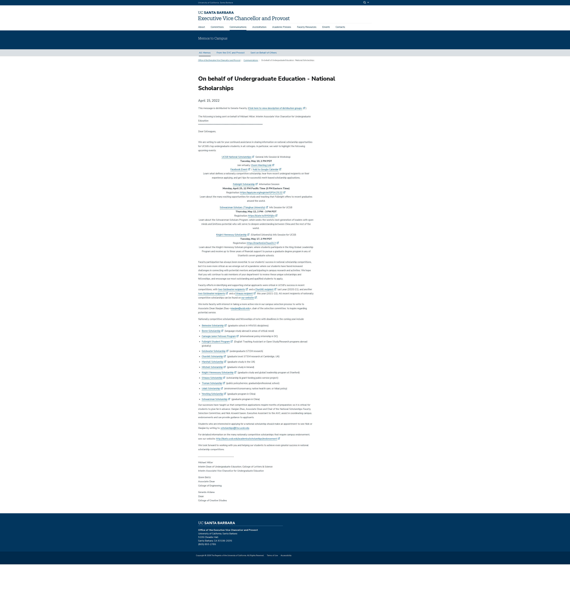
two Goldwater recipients (231, 289)
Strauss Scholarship (212, 378)
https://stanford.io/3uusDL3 (261, 243)
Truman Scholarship (212, 383)
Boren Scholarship (211, 331)
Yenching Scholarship (212, 394)
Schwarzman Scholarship (214, 399)
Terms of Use (272, 555)
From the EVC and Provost (231, 52)
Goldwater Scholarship (213, 351)
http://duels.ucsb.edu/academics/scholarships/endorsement (246, 438)
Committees (217, 27)
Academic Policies (281, 27)
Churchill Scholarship (212, 356)
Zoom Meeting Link (261, 165)
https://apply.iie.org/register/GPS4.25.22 (261, 192)
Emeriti (326, 27)
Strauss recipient (244, 293)
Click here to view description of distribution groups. (275, 108)
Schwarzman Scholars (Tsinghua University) (242, 207)
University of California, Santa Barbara (215, 2)
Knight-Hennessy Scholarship (231, 234)
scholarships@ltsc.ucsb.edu (235, 428)
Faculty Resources (306, 27)
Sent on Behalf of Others (264, 52)
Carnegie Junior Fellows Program (219, 336)
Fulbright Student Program (216, 341)
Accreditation (259, 27)
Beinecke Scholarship (213, 325)
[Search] (366, 2)
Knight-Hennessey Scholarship (217, 372)
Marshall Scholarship (212, 361)
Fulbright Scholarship (244, 184)
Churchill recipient (264, 289)
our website (247, 297)
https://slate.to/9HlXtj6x (261, 215)
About (201, 27)
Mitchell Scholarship (212, 367)
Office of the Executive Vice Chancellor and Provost (219, 60)
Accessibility (286, 555)
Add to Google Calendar (265, 169)
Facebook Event (238, 169)
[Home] (245, 19)
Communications (238, 27)
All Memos (205, 52)
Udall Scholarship (211, 388)
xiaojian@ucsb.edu (240, 308)
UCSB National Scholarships (236, 157)
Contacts (340, 27)
